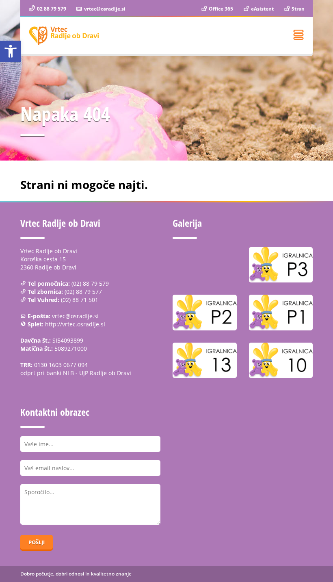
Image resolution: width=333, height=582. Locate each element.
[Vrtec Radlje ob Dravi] (63, 35)
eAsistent (262, 8)
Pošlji (36, 542)
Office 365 (220, 8)
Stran (297, 8)
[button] (10, 51)
